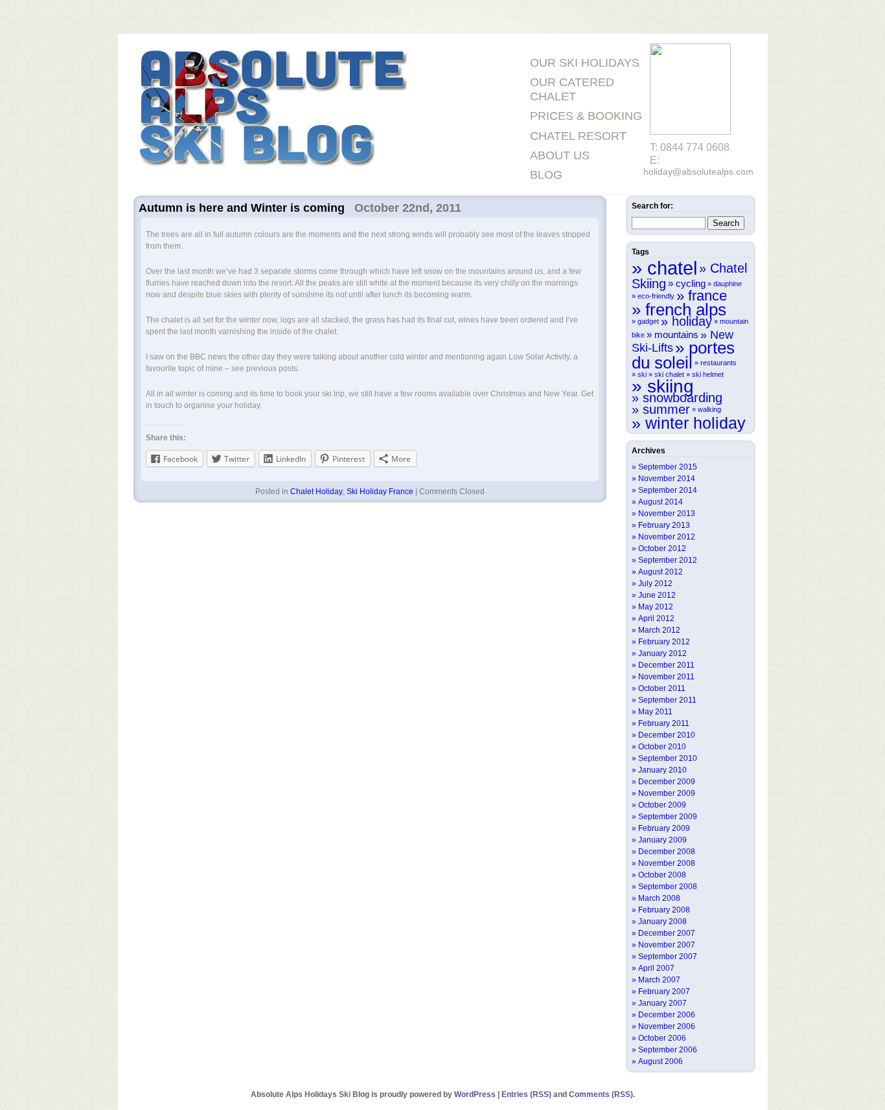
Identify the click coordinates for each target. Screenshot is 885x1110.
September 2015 (667, 466)
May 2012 (655, 606)
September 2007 (667, 956)
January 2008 (662, 921)
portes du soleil (683, 355)
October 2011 (661, 688)
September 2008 (667, 886)
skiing (670, 386)
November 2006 (666, 1026)
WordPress (475, 1094)
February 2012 (664, 641)
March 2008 (659, 898)
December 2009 (666, 781)
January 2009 (662, 839)
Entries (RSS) (526, 1094)
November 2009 (666, 793)
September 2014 (667, 490)
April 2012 (656, 618)
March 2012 (659, 630)
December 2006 (666, 1014)
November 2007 (666, 944)
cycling (691, 283)
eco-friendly (656, 296)
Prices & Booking (586, 115)
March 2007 (659, 979)
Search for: (652, 205)
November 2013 (666, 513)
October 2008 (662, 874)
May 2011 (655, 711)
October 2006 (662, 1038)
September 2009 (667, 816)
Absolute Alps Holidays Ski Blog (271, 109)
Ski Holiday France (380, 491)
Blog (546, 174)
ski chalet (669, 374)
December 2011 (666, 665)
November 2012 (666, 536)
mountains (676, 334)
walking (709, 409)
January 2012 (662, 653)
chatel (672, 267)
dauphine (727, 284)
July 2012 (655, 583)
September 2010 (667, 758)
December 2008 (666, 851)
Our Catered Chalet (572, 89)
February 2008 (664, 909)
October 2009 (662, 805)
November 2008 (666, 863)
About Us (560, 155)
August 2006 (660, 1061)
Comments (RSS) (601, 1094)
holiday (692, 321)
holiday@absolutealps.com (698, 171)
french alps (685, 309)
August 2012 (660, 571)
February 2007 (664, 991)
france (707, 296)
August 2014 (660, 501)
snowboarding (682, 398)
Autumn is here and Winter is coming (242, 207)
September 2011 (667, 700)
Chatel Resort (578, 136)
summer (666, 409)
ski (642, 374)
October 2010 (662, 746)
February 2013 (664, 525)
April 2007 (656, 968)
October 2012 (662, 548)
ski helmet (708, 374)
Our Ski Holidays (584, 62)
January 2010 (662, 770)
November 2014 (666, 478)
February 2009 (664, 828)
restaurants (718, 363)
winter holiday (695, 423)
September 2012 (667, 560)
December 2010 (666, 735)
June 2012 (657, 595)
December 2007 (666, 933)
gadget (648, 321)
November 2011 (666, 676)
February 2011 (663, 723)
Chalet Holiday (316, 491)
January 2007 (662, 1003)
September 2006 (667, 1049)
